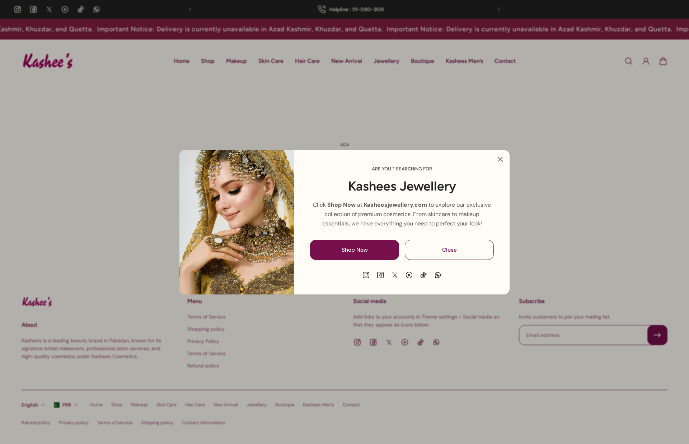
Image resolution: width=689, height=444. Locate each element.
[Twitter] (394, 275)
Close (449, 249)
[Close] (500, 159)
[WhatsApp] (437, 275)
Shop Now (355, 249)
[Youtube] (409, 275)
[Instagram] (366, 275)
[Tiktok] (423, 275)
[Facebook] (380, 275)
